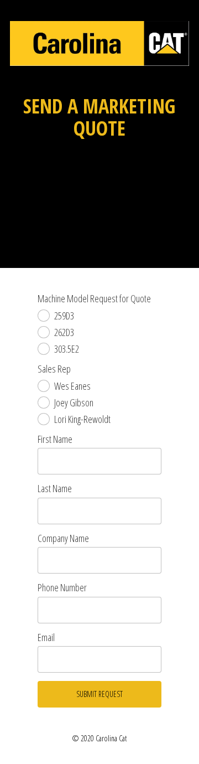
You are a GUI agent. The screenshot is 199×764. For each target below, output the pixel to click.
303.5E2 (66, 349)
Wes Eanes (72, 386)
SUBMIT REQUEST (99, 694)
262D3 (64, 332)
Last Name (55, 489)
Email (46, 638)
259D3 (64, 315)
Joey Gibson (73, 402)
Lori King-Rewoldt (82, 419)
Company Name (63, 539)
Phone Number (62, 588)
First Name (55, 439)
